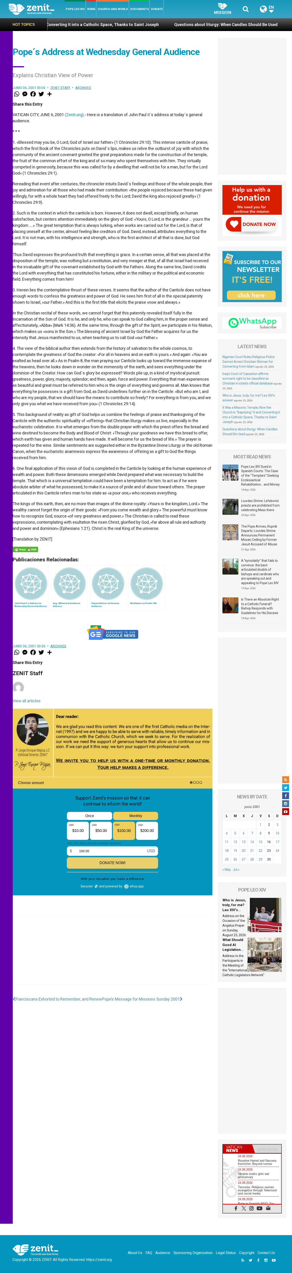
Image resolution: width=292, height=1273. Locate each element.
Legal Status (226, 1253)
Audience (162, 1253)
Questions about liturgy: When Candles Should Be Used (179, 24)
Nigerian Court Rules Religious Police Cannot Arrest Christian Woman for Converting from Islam (248, 361)
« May (226, 869)
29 (260, 859)
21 (252, 850)
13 (243, 842)
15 (260, 842)
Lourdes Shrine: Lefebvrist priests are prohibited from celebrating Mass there (260, 505)
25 (227, 859)
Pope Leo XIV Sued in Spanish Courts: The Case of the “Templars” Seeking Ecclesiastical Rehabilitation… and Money (260, 475)
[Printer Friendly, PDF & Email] (25, 549)
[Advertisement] (112, 955)
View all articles (27, 700)
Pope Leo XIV (75, 9)
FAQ (149, 1253)
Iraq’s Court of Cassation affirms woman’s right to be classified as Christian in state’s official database (247, 378)
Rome (91, 9)
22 (260, 850)
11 (227, 842)
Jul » (236, 869)
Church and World (113, 9)
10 (277, 833)
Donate (157, 9)
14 (252, 842)
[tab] (237, 1149)
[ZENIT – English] (37, 9)
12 (235, 842)
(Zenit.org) (74, 114)
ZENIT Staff (60, 88)
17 (277, 842)
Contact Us (266, 1253)
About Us (135, 1253)
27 (243, 859)
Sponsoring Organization (193, 1253)
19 (235, 850)
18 (227, 850)
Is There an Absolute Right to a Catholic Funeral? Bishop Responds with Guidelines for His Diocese (260, 606)
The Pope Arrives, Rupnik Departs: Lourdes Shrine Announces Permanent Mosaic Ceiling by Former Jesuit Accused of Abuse (259, 535)
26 (235, 859)
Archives (83, 88)
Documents (139, 9)
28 (252, 859)
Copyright (246, 1253)
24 (277, 850)
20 (243, 850)
